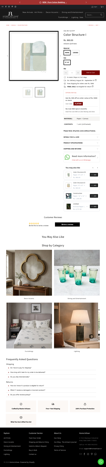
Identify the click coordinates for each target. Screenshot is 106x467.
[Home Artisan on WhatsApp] (15, 7)
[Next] (60, 56)
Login (95, 6)
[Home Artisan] (10, 15)
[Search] (101, 15)
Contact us (32, 454)
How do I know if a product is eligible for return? (27, 386)
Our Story (57, 438)
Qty (65, 69)
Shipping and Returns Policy (39, 442)
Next (97, 25)
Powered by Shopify (27, 462)
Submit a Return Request (37, 446)
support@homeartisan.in (93, 448)
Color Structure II (79, 183)
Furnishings (29, 327)
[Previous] (7, 56)
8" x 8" (67, 62)
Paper (67, 53)
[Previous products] (93, 167)
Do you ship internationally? (20, 377)
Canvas (75, 53)
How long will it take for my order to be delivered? (27, 372)
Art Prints (7, 438)
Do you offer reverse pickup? (20, 395)
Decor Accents (29, 275)
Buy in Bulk (33, 450)
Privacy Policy (59, 446)
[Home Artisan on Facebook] (6, 7)
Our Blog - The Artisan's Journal (65, 442)
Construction (77, 193)
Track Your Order (35, 438)
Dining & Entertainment (12, 446)
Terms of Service (60, 450)
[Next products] (97, 167)
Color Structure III (79, 172)
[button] (39, 12)
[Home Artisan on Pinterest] (12, 7)
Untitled (76, 204)
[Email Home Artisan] (2, 7)
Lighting (77, 327)
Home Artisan (14, 462)
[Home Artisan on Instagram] (9, 7)
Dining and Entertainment (77, 275)
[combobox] (94, 15)
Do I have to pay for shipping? (20, 368)
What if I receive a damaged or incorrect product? (27, 390)
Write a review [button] (67, 224)
